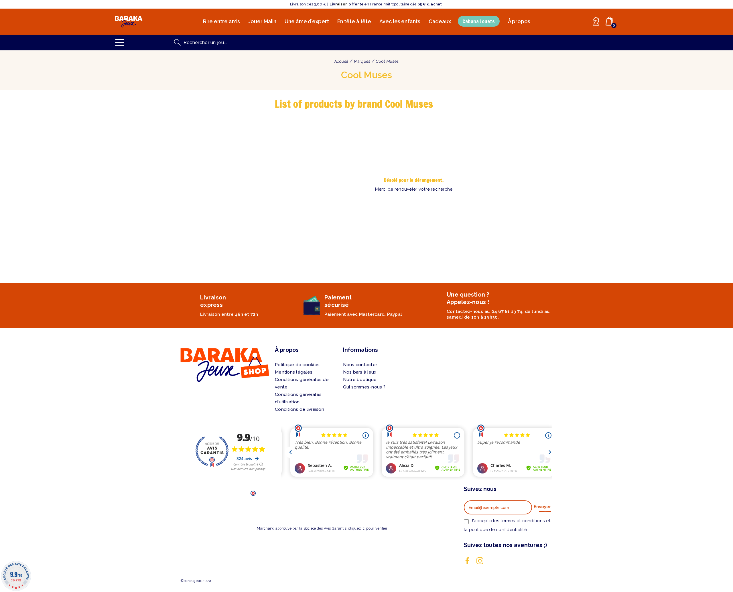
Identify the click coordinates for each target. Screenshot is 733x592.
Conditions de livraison (299, 409)
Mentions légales (293, 372)
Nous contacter (360, 364)
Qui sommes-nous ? (364, 387)
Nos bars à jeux (360, 372)
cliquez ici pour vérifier (367, 528)
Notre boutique (360, 379)
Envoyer (542, 506)
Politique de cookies (297, 364)
